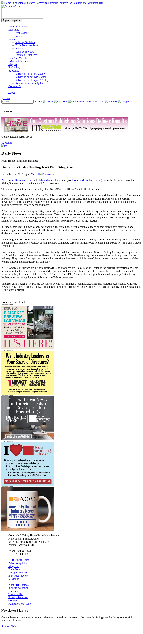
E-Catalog (14, 67)
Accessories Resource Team (16, 180)
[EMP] (27, 348)
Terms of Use (15, 594)
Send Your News (24, 51)
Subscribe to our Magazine (30, 73)
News (11, 39)
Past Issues (21, 32)
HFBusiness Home (18, 559)
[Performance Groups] (27, 393)
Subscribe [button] (6, 142)
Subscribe (13, 70)
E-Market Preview (18, 61)
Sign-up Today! (10, 626)
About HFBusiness (18, 584)
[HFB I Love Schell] (27, 484)
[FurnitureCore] (22, 17)
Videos (19, 35)
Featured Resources (26, 54)
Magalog (13, 64)
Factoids (20, 48)
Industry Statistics (25, 42)
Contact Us (14, 86)
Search (38, 101)
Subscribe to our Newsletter (30, 76)
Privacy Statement (18, 597)
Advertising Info (17, 26)
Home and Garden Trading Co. (89, 180)
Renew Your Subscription (29, 83)
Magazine (13, 29)
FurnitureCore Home (19, 603)
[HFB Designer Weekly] (27, 439)
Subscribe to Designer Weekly (32, 80)
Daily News (15, 569)
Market (35, 174)
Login (11, 92)
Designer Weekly (17, 57)
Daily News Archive (26, 45)
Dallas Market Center (49, 180)
